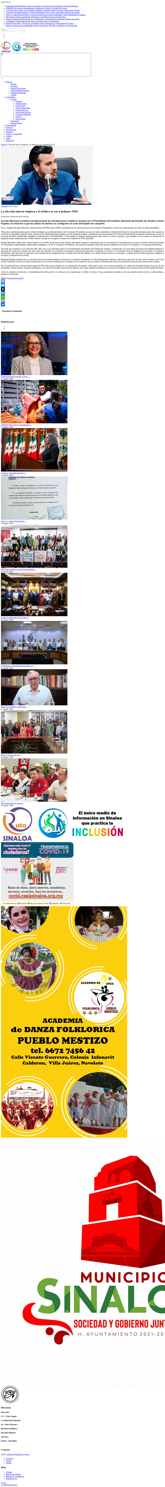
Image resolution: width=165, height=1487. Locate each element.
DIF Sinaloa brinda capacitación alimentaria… (18, 569)
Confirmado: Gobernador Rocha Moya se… (18, 666)
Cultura (8, 136)
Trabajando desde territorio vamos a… (15, 377)
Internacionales (16, 123)
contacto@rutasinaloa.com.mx (17, 1454)
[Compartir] (82, 304)
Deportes (9, 132)
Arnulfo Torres (21, 104)
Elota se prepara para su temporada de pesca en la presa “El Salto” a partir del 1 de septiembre (41, 26)
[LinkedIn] (82, 293)
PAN (22, 278)
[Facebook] (82, 281)
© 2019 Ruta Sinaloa (9, 1485)
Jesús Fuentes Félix (22, 108)
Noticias (9, 82)
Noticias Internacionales (20, 91)
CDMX (14, 95)
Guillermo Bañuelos (23, 114)
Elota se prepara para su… (11, 755)
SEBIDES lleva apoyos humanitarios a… (16, 425)
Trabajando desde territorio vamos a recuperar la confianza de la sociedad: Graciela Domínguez (42, 6)
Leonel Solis (20, 106)
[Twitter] (82, 285)
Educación (10, 140)
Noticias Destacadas (18, 93)
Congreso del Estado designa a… (13, 473)
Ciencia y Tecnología (14, 134)
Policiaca (9, 127)
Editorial (18, 101)
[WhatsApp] (82, 297)
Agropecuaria (11, 125)
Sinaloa (13, 84)
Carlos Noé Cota (21, 110)
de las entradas (13, 1474)
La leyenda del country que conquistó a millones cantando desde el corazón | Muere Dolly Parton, (43, 10)
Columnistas (10, 97)
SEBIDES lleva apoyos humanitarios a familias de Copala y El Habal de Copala (36, 8)
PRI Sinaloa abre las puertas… (12, 803)
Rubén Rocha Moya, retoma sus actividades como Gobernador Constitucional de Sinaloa (40, 23)
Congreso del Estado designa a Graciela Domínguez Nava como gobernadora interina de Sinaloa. (43, 13)
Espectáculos (11, 130)
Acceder (9, 1472)
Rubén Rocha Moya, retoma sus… (14, 707)
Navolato (14, 86)
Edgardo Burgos (13, 278)
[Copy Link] (82, 301)
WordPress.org (11, 1479)
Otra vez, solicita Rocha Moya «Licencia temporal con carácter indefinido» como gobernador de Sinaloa (45, 15)
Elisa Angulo (20, 119)
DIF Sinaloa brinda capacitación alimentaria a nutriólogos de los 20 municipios (36, 17)
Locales (14, 99)
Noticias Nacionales (18, 88)
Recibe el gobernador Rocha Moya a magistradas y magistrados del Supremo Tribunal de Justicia (43, 19)
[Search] (25, 30)
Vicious (18, 117)
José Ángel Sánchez (23, 112)
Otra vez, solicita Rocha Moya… (13, 521)
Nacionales (15, 121)
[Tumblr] (82, 289)
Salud (8, 138)
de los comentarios (15, 1476)
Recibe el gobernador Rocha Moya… (15, 618)
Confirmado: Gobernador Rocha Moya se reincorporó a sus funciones (32, 21)
